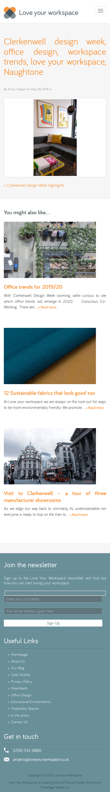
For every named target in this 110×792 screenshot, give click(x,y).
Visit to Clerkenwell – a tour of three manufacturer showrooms (55, 496)
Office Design (19, 695)
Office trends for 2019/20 (33, 286)
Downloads (18, 688)
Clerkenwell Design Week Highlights (35, 185)
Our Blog (16, 667)
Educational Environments (29, 701)
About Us (16, 661)
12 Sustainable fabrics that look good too (49, 392)
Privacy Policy (20, 681)
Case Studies (19, 674)
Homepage (18, 654)
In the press (18, 715)
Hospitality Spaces (23, 708)
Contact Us (18, 721)
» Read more (47, 307)
